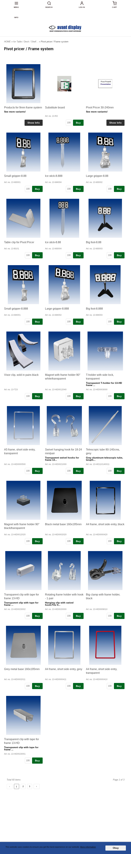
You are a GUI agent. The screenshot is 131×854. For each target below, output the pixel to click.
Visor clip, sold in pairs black (21, 374)
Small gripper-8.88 (15, 175)
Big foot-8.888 (94, 308)
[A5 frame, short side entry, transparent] (23, 425)
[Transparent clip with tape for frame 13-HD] (23, 570)
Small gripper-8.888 (16, 308)
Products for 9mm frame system (23, 107)
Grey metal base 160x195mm (22, 669)
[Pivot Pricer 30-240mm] (105, 83)
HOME (7, 41)
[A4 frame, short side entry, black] (105, 500)
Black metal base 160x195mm (63, 524)
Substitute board (55, 107)
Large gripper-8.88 (97, 175)
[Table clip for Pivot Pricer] (23, 218)
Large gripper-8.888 (57, 308)
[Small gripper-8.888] (23, 284)
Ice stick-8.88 (53, 242)
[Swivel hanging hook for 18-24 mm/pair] (64, 425)
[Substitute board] (64, 83)
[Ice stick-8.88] (64, 218)
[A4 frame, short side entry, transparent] (105, 645)
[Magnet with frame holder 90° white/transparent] (64, 351)
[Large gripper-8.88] (105, 152)
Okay (116, 848)
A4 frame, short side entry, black (105, 524)
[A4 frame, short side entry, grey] (64, 645)
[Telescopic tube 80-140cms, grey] (105, 425)
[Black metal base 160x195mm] (64, 500)
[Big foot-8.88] (105, 218)
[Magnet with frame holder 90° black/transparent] (23, 500)
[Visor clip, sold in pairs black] (23, 351)
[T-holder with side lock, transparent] (105, 351)
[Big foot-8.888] (105, 284)
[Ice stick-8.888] (64, 152)
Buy (78, 122)
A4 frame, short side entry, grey (63, 669)
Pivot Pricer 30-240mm (100, 107)
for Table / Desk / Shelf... (26, 41)
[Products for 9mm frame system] (23, 83)
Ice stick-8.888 (53, 175)
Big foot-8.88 (93, 242)
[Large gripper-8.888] (64, 284)
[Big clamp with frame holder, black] (105, 570)
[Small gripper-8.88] (23, 152)
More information (88, 847)
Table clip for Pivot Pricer (19, 242)
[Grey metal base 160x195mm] (23, 645)
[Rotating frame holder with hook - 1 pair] (64, 570)
